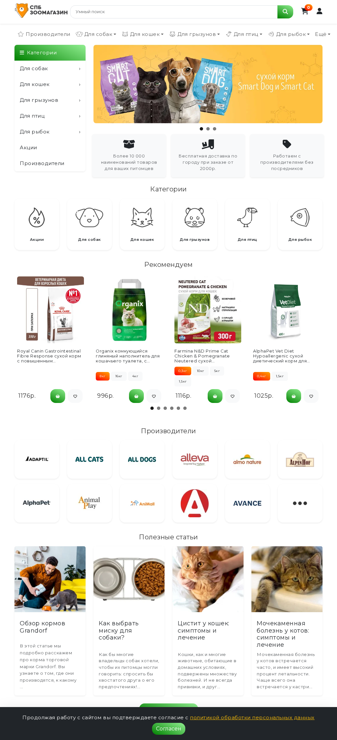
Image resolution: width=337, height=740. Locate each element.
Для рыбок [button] (291, 34)
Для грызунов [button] (196, 34)
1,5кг (183, 381)
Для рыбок (50, 131)
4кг (135, 376)
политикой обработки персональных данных (252, 717)
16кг (118, 376)
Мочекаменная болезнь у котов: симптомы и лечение (283, 634)
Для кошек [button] (145, 34)
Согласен (168, 729)
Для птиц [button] (246, 34)
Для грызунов (50, 100)
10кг (200, 371)
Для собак (50, 68)
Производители (48, 34)
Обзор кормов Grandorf (42, 627)
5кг (217, 371)
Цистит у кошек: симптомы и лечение (203, 630)
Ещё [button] (321, 34)
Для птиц (50, 116)
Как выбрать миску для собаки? (119, 630)
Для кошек (50, 84)
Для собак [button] (98, 34)
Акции (28, 147)
